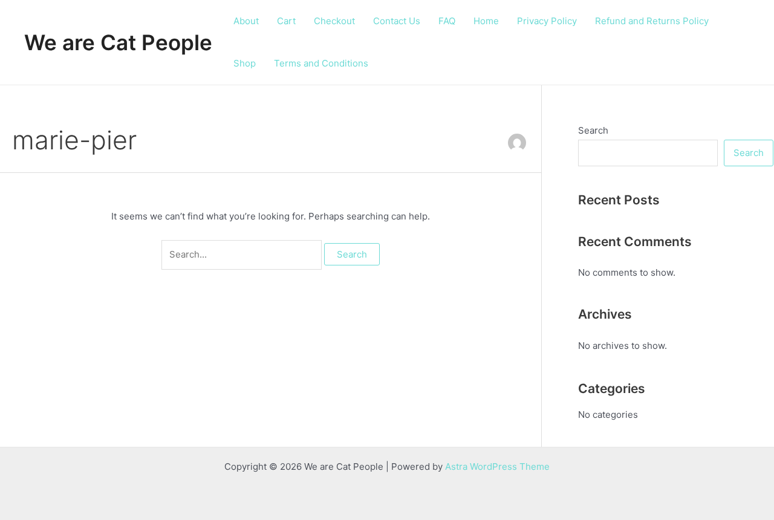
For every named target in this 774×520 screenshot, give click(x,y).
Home (486, 21)
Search (593, 130)
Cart (286, 21)
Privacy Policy (547, 21)
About (246, 21)
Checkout (334, 21)
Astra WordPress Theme (497, 466)
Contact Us (396, 21)
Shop (244, 63)
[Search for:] (242, 254)
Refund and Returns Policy (652, 21)
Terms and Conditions (321, 63)
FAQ (446, 21)
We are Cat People (118, 42)
